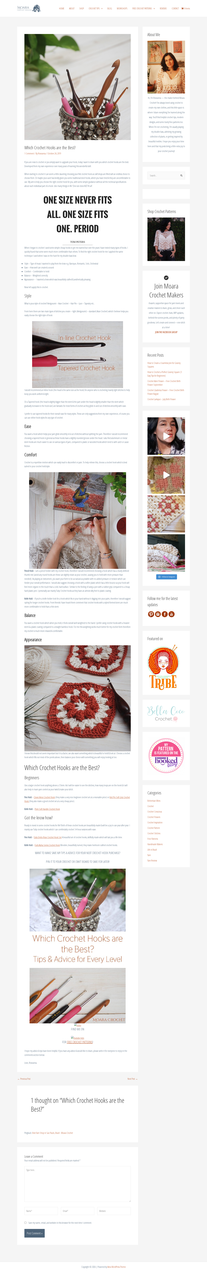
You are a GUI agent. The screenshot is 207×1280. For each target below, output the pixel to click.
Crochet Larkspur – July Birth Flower (161, 399)
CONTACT (175, 8)
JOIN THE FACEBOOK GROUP (166, 332)
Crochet (150, 806)
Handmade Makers (155, 844)
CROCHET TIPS (94, 8)
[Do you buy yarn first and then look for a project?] (166, 436)
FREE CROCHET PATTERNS (142, 8)
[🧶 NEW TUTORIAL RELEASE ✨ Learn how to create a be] (166, 514)
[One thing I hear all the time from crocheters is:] (166, 475)
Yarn (149, 855)
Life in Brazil (152, 849)
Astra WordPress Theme (116, 1267)
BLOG (109, 8)
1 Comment (29, 153)
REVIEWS (163, 8)
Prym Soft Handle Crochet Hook (47, 809)
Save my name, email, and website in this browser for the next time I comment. (60, 1222)
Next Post (133, 1079)
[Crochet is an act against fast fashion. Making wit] (166, 553)
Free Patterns (152, 838)
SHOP (81, 8)
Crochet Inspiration (154, 822)
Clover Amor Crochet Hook (44, 797)
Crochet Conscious (154, 811)
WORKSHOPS (122, 8)
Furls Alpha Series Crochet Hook (47, 845)
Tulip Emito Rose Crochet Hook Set (48, 837)
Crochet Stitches (153, 833)
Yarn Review (152, 860)
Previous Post (23, 1079)
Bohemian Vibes (153, 800)
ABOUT (71, 8)
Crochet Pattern (153, 828)
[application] (101, 8)
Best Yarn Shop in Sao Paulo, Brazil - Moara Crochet (52, 1133)
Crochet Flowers (153, 817)
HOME (61, 8)
